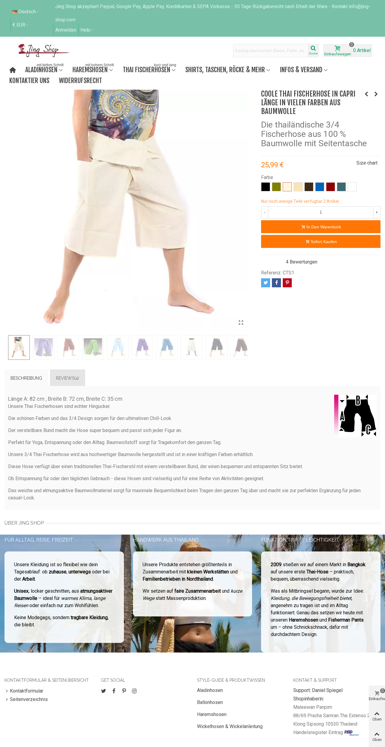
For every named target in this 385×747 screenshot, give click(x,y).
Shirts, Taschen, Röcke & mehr (225, 70)
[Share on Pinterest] (287, 282)
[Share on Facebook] (276, 282)
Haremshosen (93, 69)
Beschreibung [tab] (26, 378)
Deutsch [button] (27, 11)
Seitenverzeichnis (29, 699)
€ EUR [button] (19, 25)
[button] (87, 30)
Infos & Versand (301, 70)
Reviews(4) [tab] (67, 378)
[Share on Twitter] (265, 282)
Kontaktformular (26, 691)
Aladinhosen (44, 69)
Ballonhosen (210, 702)
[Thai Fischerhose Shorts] (366, 94)
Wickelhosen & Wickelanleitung (230, 726)
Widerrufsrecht (80, 80)
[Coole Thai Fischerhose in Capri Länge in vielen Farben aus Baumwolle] (241, 322)
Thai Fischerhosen (149, 69)
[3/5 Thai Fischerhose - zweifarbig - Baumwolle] (375, 94)
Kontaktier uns (29, 80)
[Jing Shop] (51, 50)
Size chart (366, 163)
